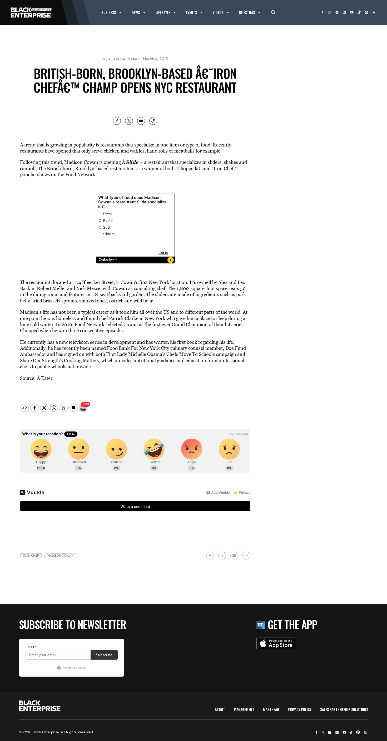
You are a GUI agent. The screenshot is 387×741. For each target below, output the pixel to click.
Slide (132, 162)
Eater (46, 378)
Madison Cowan (81, 162)
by (121, 59)
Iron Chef (31, 555)
